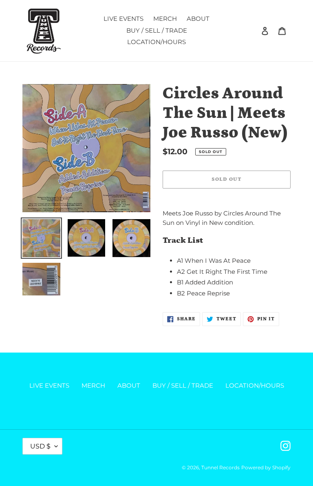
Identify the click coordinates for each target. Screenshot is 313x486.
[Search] (253, 30)
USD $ (40, 446)
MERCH (93, 385)
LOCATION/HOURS (254, 385)
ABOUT (128, 385)
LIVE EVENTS (49, 385)
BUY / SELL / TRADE (182, 385)
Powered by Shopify (266, 467)
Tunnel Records (220, 467)
